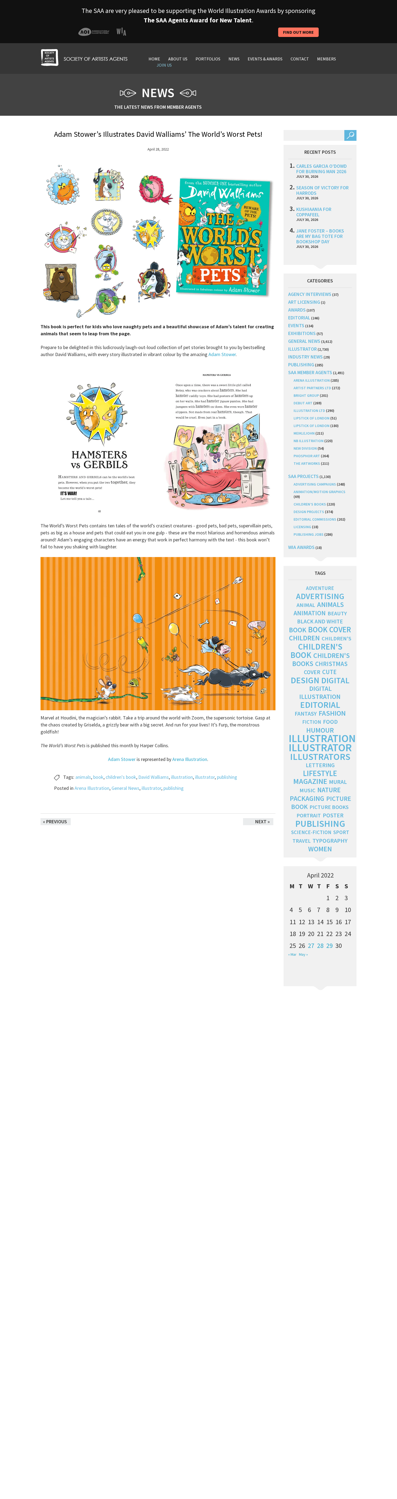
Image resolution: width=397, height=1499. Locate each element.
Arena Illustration (189, 759)
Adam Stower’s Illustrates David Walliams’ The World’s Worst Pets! (158, 134)
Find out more (298, 32)
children (304, 638)
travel (301, 841)
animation (310, 613)
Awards (297, 310)
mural (338, 782)
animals (83, 777)
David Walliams (153, 777)
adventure (320, 588)
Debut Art (303, 403)
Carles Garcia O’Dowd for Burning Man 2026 (321, 169)
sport (341, 832)
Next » (262, 821)
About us (177, 59)
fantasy (306, 713)
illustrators (320, 756)
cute (329, 672)
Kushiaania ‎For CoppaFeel (313, 212)
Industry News (305, 357)
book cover (329, 629)
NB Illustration (309, 440)
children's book (121, 777)
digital (335, 680)
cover (312, 672)
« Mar (292, 954)
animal (306, 605)
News (234, 59)
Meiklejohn (304, 433)
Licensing (302, 526)
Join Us (164, 65)
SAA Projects (303, 476)
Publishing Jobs (309, 534)
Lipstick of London (311, 418)
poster (333, 815)
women (320, 849)
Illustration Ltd (309, 410)
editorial (299, 318)
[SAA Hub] (84, 57)
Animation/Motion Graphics (319, 491)
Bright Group (306, 395)
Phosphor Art (307, 455)
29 (329, 945)
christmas (331, 664)
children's (336, 638)
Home (154, 59)
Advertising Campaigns (315, 484)
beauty (337, 613)
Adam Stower (222, 354)
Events (296, 325)
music (307, 790)
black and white (320, 621)
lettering (320, 765)
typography (330, 840)
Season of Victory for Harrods (322, 190)
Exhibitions (302, 333)
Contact (300, 59)
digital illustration (320, 692)
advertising (320, 596)
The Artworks (307, 463)
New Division (305, 448)
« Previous (55, 821)
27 (311, 945)
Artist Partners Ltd (312, 387)
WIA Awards (301, 547)
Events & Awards (265, 59)
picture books (329, 807)
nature (329, 790)
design (305, 680)
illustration (182, 777)
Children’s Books (310, 504)
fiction (311, 722)
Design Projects (309, 511)
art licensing (304, 302)
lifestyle (320, 773)
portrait (309, 815)
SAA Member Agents (310, 372)
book (98, 777)
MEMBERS (326, 59)
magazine (310, 781)
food (330, 721)
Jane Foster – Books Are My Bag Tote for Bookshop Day (320, 236)
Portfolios (208, 59)
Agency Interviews (309, 294)
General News (125, 788)
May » (303, 954)
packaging (307, 798)
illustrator (205, 777)
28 (320, 945)
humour (320, 730)
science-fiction (311, 832)
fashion (332, 713)
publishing (227, 777)
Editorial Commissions (315, 519)
